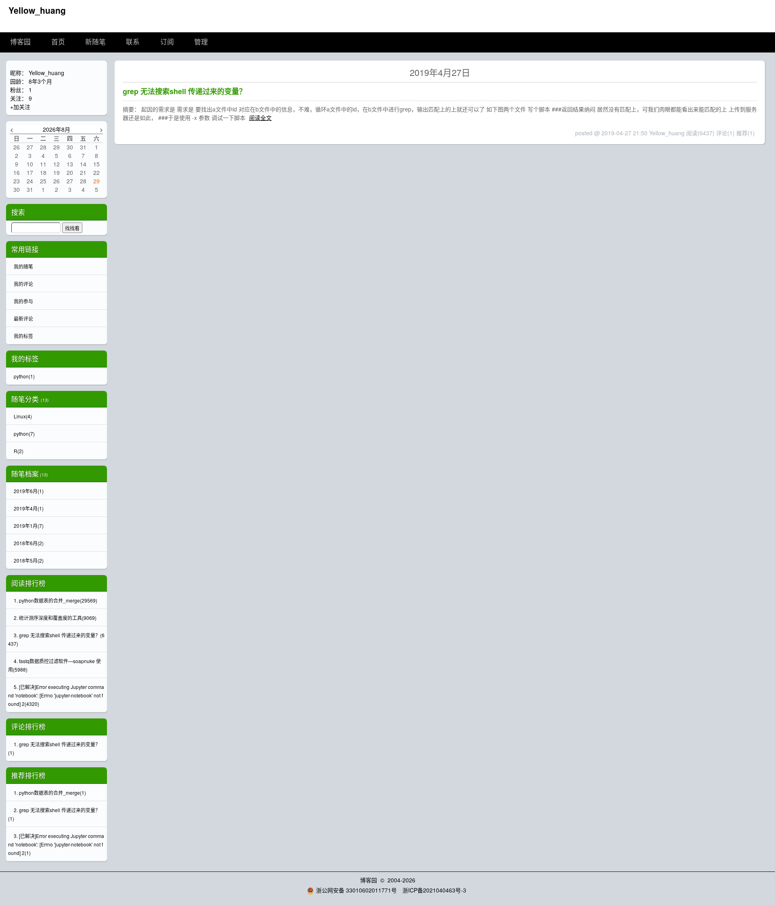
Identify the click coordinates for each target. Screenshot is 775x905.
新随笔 (95, 42)
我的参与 (23, 301)
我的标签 (23, 335)
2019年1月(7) (29, 525)
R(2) (18, 450)
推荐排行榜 (28, 775)
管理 (201, 42)
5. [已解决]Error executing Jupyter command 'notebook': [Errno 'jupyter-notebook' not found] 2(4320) (56, 695)
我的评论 (23, 283)
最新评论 (23, 318)
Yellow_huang (37, 10)
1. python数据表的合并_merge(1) (50, 792)
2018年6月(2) (29, 543)
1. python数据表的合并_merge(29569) (55, 600)
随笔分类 (25, 399)
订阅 (167, 42)
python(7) (24, 433)
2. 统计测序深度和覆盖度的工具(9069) (55, 617)
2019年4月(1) (29, 508)
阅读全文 (260, 117)
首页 (58, 42)
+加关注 (20, 107)
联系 (133, 42)
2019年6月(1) (29, 490)
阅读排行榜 (28, 583)
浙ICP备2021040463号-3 (434, 890)
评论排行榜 (28, 726)
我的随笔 (23, 266)
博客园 (20, 42)
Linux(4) (23, 416)
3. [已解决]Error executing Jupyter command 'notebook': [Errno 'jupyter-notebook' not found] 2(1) (56, 844)
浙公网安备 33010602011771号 (356, 890)
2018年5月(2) (29, 560)
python (24, 376)
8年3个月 (40, 81)
